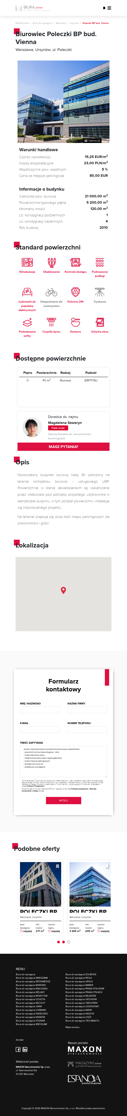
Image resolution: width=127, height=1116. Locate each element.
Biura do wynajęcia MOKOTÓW (31, 995)
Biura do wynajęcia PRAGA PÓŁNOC (84, 992)
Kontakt (19, 1039)
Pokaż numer (58, 428)
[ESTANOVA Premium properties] (84, 1080)
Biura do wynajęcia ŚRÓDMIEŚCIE (33, 981)
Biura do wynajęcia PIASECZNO (32, 1013)
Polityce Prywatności (35, 786)
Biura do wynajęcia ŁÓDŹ (78, 1017)
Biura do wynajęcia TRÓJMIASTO (82, 1020)
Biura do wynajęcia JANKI (29, 1006)
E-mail (24, 723)
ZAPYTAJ (90, 380)
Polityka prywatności (79, 789)
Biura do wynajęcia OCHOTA (30, 999)
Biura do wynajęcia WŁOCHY (30, 1003)
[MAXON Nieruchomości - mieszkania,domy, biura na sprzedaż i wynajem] (84, 1051)
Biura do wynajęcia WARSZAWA (32, 977)
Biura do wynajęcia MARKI (78, 1010)
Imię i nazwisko (30, 703)
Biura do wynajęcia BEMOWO (31, 985)
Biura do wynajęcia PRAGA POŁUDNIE (84, 988)
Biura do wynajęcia (42, 23)
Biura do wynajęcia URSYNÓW (81, 999)
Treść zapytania (31, 743)
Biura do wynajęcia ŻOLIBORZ (80, 974)
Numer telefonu (79, 723)
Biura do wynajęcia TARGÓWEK (81, 1003)
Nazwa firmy (76, 703)
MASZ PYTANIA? (63, 446)
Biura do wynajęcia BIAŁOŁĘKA (31, 988)
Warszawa (61, 23)
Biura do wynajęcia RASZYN (79, 1013)
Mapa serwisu (72, 1027)
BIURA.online (22, 23)
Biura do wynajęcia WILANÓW (80, 995)
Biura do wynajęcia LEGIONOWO (82, 1006)
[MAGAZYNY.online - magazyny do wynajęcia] (84, 1065)
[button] (63, 590)
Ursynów (74, 23)
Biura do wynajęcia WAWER (79, 985)
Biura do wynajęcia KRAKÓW (30, 1017)
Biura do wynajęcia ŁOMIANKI (31, 1010)
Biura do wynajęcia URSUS (79, 981)
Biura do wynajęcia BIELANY (30, 992)
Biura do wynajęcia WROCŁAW (31, 1024)
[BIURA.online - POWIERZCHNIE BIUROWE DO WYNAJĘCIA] (34, 8)
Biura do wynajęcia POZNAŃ (30, 1020)
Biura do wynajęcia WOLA (78, 977)
